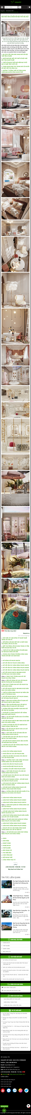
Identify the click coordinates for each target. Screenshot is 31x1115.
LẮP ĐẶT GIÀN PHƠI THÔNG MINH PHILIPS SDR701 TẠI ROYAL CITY (14, 812)
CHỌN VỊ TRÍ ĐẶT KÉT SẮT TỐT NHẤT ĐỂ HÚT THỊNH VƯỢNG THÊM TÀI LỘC (14, 725)
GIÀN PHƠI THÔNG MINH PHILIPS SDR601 (14, 823)
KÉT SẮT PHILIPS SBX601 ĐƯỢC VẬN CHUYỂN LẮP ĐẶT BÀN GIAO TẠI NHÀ (14, 741)
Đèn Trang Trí (7, 951)
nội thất (12, 45)
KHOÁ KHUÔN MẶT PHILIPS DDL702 (13, 766)
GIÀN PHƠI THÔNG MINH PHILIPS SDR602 (14, 825)
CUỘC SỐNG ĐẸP (7, 855)
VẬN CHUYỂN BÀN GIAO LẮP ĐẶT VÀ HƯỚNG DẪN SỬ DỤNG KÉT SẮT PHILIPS (14, 705)
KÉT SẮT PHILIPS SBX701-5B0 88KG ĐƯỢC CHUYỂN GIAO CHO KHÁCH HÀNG (13, 673)
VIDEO (4, 838)
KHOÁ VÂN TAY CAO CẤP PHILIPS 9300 (13, 753)
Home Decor (6, 942)
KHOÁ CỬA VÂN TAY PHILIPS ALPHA (13, 764)
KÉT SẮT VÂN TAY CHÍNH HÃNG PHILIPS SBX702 (16, 670)
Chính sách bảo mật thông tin (8, 1079)
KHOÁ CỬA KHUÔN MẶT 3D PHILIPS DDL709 (13, 979)
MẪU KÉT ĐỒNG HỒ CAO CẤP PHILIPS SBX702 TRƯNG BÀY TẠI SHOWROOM (14, 681)
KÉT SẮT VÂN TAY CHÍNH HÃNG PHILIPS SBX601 (16, 667)
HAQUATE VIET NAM (6, 1060)
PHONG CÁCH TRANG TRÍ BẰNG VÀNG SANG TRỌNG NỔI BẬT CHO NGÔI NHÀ (14, 655)
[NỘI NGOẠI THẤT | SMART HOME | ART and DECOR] (15, 2)
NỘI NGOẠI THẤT (9, 10)
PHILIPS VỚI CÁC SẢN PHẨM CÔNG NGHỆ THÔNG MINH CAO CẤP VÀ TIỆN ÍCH (13, 828)
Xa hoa (17, 50)
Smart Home (6, 948)
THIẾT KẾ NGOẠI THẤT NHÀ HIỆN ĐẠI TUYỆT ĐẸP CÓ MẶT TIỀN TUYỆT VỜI (14, 63)
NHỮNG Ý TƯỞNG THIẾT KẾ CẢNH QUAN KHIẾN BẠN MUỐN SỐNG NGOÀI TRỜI (13, 71)
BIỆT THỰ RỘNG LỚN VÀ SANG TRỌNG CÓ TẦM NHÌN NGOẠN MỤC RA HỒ (15, 647)
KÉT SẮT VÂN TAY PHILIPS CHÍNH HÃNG (14, 663)
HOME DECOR (7, 845)
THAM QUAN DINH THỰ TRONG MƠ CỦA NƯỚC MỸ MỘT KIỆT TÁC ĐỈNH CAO (15, 67)
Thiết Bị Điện (6, 945)
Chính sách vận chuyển (6, 1081)
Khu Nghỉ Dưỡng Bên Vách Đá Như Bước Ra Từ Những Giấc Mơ (21, 883)
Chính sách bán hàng (6, 1086)
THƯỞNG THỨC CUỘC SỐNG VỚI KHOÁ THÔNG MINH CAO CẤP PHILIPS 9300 (14, 760)
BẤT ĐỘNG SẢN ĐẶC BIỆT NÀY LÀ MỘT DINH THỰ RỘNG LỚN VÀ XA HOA (14, 642)
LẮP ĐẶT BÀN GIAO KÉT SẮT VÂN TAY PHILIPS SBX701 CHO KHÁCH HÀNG (14, 737)
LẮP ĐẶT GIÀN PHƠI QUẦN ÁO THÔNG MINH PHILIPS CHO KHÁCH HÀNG (14, 820)
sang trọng (20, 41)
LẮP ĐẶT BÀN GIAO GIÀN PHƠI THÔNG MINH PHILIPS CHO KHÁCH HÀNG (14, 832)
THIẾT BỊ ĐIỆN (7, 848)
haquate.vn (16, 1067)
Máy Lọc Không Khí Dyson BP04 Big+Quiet (14, 967)
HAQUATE (5, 1074)
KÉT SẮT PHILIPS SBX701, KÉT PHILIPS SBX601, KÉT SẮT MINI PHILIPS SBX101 (14, 697)
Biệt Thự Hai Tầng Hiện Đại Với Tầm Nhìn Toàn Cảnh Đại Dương (21, 925)
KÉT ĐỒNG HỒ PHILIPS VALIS (10, 960)
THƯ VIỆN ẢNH (7, 852)
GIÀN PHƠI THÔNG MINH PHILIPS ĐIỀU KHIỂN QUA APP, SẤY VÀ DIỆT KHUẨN (15, 816)
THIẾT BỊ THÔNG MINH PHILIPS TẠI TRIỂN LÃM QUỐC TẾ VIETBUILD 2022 (15, 693)
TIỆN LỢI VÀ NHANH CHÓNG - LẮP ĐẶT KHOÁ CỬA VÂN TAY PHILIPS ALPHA (14, 780)
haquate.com (9, 1067)
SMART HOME (7, 843)
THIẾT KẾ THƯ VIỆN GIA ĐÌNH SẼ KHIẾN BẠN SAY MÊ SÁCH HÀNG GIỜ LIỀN (14, 651)
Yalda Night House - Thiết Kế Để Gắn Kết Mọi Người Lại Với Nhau (21, 897)
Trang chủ (2, 10)
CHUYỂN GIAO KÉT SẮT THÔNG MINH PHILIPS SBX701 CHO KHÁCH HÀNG (14, 745)
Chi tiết (26, 892)
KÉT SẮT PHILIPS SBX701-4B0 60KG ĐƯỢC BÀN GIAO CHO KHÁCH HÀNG (15, 689)
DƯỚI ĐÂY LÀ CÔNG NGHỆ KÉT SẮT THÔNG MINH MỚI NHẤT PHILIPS (14, 713)
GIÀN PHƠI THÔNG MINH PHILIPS (12, 797)
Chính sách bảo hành (6, 1084)
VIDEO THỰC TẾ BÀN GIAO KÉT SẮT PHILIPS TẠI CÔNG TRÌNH (13, 677)
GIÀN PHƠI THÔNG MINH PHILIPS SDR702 (14, 809)
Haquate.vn (26, 633)
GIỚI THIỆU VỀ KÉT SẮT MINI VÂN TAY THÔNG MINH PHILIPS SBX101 (14, 733)
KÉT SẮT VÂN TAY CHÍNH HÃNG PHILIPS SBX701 (16, 665)
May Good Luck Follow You (15, 869)
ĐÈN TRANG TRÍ (7, 850)
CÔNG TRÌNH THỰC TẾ (9, 860)
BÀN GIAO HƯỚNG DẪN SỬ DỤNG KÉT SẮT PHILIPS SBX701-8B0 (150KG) (14, 701)
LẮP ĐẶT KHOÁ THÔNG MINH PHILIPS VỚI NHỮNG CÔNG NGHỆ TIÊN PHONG (13, 788)
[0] (28, 1106)
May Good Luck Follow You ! (17, 1074)
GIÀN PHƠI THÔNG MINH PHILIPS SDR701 (14, 802)
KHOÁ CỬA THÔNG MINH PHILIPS (12, 751)
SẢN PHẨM (6, 841)
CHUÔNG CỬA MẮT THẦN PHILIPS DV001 (14, 769)
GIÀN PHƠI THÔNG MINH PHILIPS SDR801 (14, 800)
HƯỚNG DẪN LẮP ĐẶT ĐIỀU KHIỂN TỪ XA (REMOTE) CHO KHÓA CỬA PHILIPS (15, 792)
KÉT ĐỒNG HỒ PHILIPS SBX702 (11, 660)
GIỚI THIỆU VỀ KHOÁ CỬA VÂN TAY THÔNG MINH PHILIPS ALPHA (13, 772)
